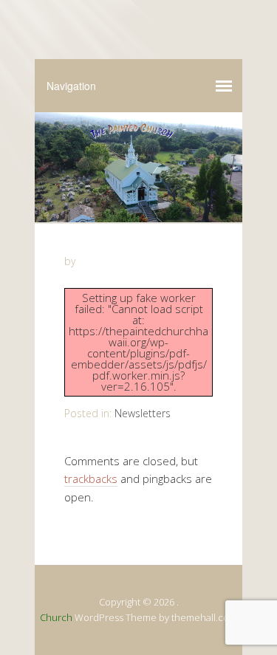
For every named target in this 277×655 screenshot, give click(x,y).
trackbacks (90, 478)
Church (56, 617)
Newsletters (142, 413)
